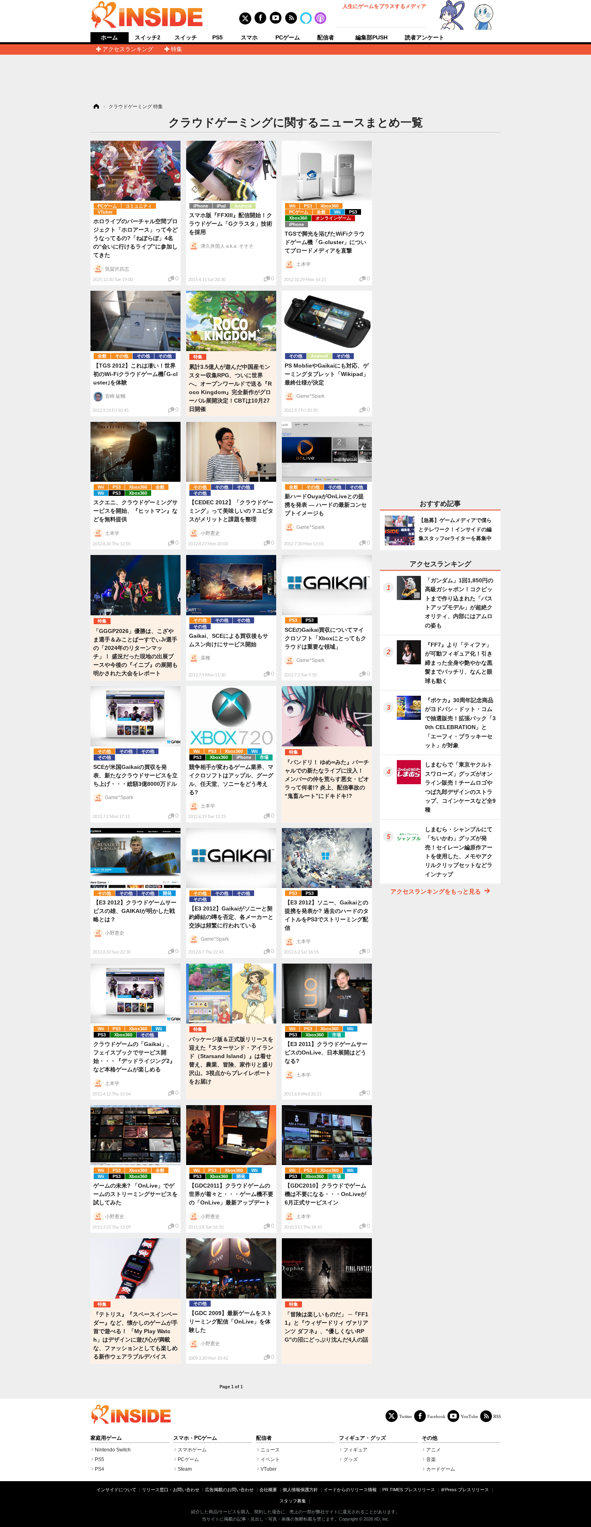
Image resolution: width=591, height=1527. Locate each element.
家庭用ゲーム (106, 1438)
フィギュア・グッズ (362, 1438)
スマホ (249, 37)
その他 (121, 355)
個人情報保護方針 (300, 1489)
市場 (264, 757)
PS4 (99, 1469)
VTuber (105, 212)
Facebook (436, 1416)
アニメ (433, 1450)
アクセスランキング (128, 49)
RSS (497, 1416)
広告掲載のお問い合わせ (229, 1489)
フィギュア (355, 1450)
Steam (185, 1469)
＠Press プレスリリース (465, 1489)
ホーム (109, 38)
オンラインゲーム (333, 218)
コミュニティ (138, 205)
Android (243, 205)
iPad (221, 205)
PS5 (217, 37)
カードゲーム (440, 1469)
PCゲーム (287, 37)
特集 (176, 49)
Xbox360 (329, 205)
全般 (321, 212)
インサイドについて (116, 1489)
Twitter (405, 1416)
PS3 (308, 205)
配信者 (325, 37)
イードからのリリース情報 (350, 1489)
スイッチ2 (147, 37)
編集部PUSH (371, 37)
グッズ (350, 1459)
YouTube (469, 1416)
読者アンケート (424, 37)
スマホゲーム (192, 1450)
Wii (292, 205)
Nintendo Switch (113, 1450)
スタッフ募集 (292, 1500)
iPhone (200, 205)
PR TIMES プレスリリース (408, 1489)
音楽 (431, 1459)
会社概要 (268, 1489)
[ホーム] (95, 106)
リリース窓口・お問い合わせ (170, 1489)
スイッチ (185, 37)
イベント (270, 1459)
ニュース (270, 1450)
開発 (167, 893)
